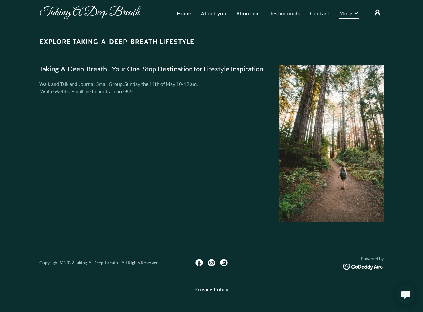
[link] (99, 13)
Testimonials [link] (285, 13)
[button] (349, 14)
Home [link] (184, 13)
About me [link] (248, 13)
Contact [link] (319, 13)
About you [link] (213, 13)
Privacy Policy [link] (211, 289)
